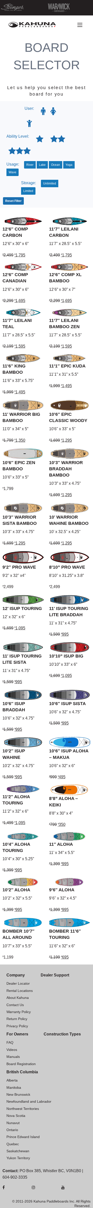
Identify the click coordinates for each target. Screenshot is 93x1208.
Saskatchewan (17, 1151)
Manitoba (13, 1087)
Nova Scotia (15, 1116)
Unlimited (49, 183)
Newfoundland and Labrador (28, 1101)
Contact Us (15, 1005)
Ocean (55, 165)
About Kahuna (17, 998)
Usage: (12, 164)
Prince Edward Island (23, 1137)
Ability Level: (17, 136)
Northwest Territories (22, 1109)
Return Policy (16, 1019)
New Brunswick (18, 1094)
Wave (12, 172)
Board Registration (21, 1064)
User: (29, 108)
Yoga (68, 165)
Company (15, 975)
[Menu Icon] (79, 25)
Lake (42, 165)
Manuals (13, 1057)
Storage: (28, 183)
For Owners (17, 1034)
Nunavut (13, 1123)
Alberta (12, 1080)
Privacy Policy (17, 1026)
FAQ (9, 1042)
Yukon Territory (18, 1158)
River (29, 165)
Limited (28, 191)
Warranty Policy (18, 1012)
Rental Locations (19, 991)
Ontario (12, 1130)
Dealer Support (55, 975)
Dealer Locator (18, 983)
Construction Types (62, 1034)
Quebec (12, 1144)
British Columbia (22, 1072)
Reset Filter (13, 201)
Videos (11, 1050)
